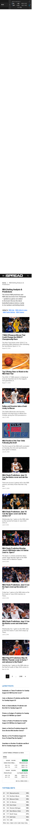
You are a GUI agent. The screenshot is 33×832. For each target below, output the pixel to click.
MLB (22, 823)
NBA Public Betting (9, 312)
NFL (8, 823)
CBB (19, 823)
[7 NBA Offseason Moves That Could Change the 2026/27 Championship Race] (15, 325)
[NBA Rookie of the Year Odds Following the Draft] (15, 430)
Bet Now (25, 760)
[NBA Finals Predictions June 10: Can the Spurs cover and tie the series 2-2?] (15, 501)
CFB (15, 823)
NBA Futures (20, 312)
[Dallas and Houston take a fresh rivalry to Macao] (15, 396)
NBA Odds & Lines (21, 310)
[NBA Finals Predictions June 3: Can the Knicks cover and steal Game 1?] (15, 611)
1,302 (20, 676)
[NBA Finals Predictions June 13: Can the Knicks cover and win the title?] (15, 465)
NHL (26, 823)
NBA (11, 823)
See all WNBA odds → (22, 781)
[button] (3, 276)
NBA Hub (11, 310)
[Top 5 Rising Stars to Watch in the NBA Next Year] (15, 361)
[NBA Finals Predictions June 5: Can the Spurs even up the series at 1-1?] (15, 574)
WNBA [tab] (5, 756)
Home (4, 283)
